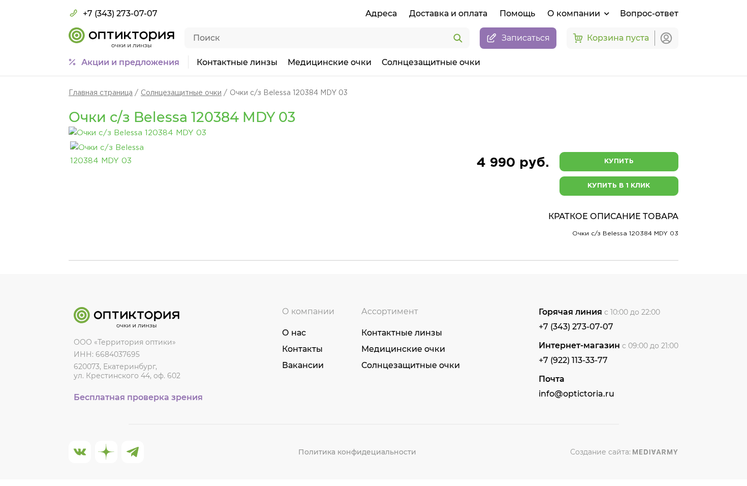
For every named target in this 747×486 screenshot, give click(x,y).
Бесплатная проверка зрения (138, 397)
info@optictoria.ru (576, 394)
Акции (130, 62)
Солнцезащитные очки (431, 62)
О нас (294, 333)
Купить (619, 161)
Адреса (381, 13)
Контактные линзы (237, 62)
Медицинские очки (329, 62)
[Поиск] (457, 39)
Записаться (526, 38)
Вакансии (303, 365)
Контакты (302, 349)
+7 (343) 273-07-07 (120, 13)
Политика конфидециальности (357, 452)
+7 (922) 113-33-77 (573, 360)
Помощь (517, 13)
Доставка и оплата (448, 13)
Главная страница (101, 93)
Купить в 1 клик (618, 186)
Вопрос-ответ (649, 13)
